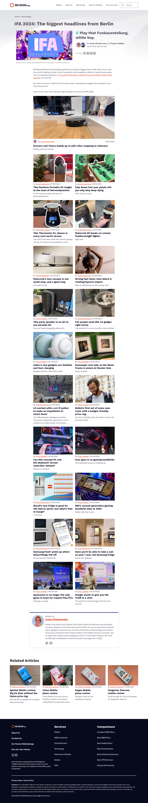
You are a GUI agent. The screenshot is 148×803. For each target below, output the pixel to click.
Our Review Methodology (23, 744)
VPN (56, 765)
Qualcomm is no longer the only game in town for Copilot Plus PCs (53, 596)
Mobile (59, 5)
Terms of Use (28, 780)
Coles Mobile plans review (50, 692)
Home (16, 17)
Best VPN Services (105, 760)
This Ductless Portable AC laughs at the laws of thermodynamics (52, 189)
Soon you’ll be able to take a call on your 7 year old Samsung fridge (94, 553)
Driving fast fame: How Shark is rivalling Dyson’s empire (93, 280)
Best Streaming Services (107, 754)
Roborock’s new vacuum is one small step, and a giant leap (51, 280)
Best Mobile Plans (104, 743)
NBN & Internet (60, 738)
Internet (68, 5)
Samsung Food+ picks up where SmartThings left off (51, 553)
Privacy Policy (17, 780)
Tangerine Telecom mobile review (119, 692)
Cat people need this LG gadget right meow (93, 323)
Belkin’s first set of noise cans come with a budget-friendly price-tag (92, 411)
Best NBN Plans (104, 738)
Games (57, 760)
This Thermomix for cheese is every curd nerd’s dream (50, 234)
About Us (16, 733)
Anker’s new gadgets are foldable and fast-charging (52, 366)
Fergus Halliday (117, 43)
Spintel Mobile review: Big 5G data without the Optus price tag (23, 693)
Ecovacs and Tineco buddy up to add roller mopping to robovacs (70, 145)
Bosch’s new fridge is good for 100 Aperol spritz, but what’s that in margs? (52, 508)
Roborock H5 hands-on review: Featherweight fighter (93, 234)
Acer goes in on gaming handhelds (94, 459)
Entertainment (60, 743)
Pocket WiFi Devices (105, 765)
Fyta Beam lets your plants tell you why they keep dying (93, 189)
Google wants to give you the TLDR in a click (92, 596)
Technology (26, 17)
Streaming (80, 5)
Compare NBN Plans (105, 732)
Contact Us (17, 738)
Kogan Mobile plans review (83, 692)
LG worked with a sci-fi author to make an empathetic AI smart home (51, 411)
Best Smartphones (105, 749)
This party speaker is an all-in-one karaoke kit (51, 323)
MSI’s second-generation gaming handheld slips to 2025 (94, 507)
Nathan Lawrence (19, 687)
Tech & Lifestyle (95, 5)
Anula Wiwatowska (98, 43)
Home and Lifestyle (62, 754)
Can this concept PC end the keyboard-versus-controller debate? (47, 462)
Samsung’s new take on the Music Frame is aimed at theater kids (94, 366)
